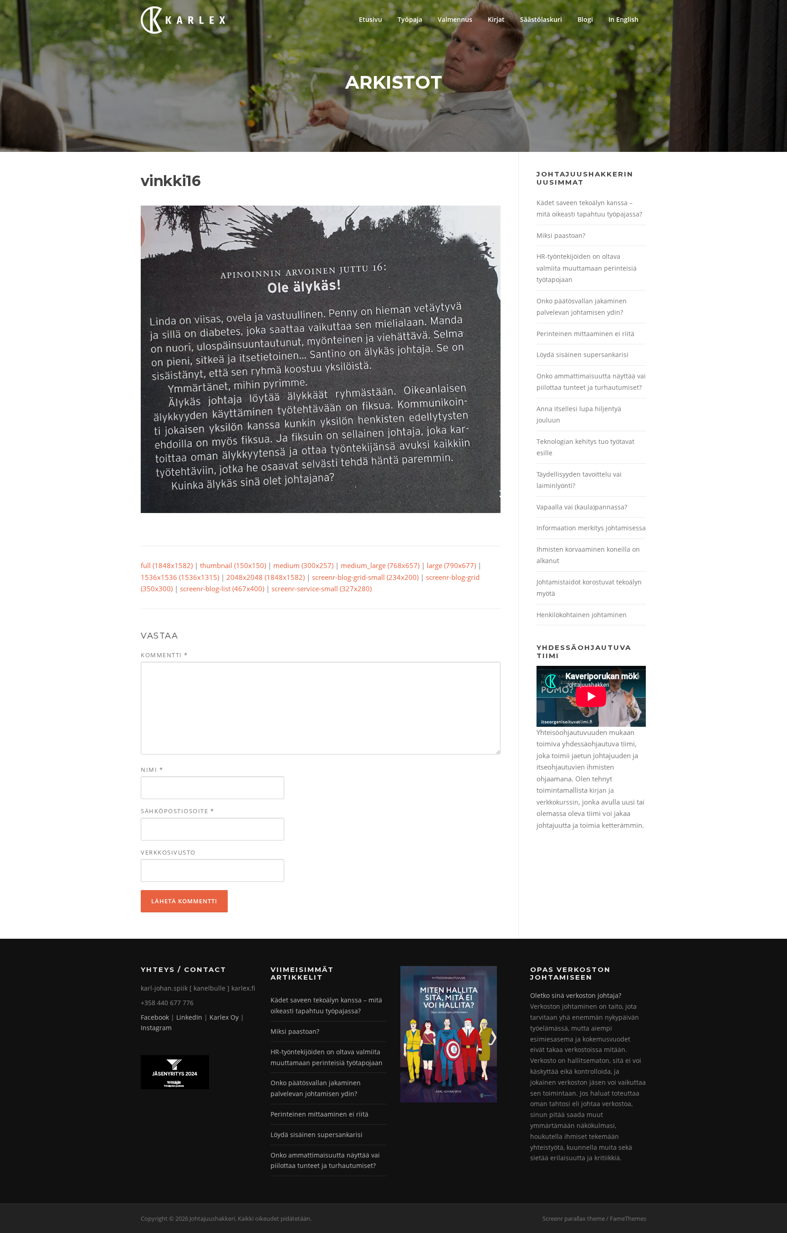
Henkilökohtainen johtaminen (582, 614)
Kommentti (164, 655)
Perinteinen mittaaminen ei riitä (585, 333)
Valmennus (455, 19)
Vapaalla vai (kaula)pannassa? (582, 507)
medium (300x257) (303, 565)
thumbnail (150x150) (233, 565)
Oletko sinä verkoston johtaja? (575, 995)
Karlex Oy (224, 1017)
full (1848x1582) (167, 565)
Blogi (585, 19)
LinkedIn (189, 1017)
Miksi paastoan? (561, 235)
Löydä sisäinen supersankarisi (583, 354)
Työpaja (410, 19)
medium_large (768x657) (380, 565)
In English (623, 19)
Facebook (155, 1017)
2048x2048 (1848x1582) (265, 577)
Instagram (156, 1027)
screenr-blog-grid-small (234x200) (365, 577)
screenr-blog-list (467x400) (222, 588)
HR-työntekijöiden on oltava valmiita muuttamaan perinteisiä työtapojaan (587, 268)
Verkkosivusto (168, 852)
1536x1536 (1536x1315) (180, 577)
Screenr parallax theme (573, 1218)
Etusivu (370, 19)
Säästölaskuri (541, 19)
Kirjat (496, 19)
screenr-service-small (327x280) (321, 588)
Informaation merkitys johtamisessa (591, 527)
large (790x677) (451, 565)
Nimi (152, 769)
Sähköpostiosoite (177, 811)
